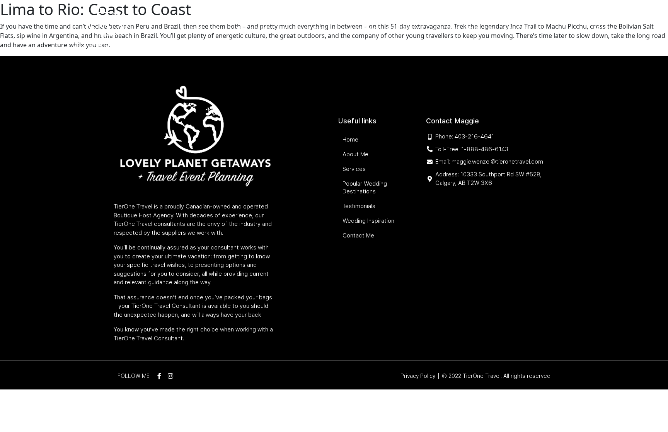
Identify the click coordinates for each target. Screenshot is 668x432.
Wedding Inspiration (463, 29)
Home (196, 29)
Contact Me (519, 29)
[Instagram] (610, 29)
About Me (227, 29)
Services (263, 29)
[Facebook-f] (597, 29)
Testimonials (405, 29)
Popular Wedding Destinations (331, 29)
